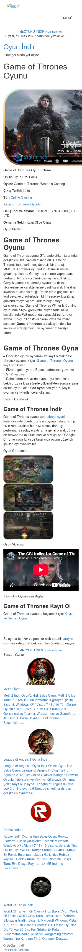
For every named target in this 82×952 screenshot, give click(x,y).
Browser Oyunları (30, 204)
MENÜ (69, 18)
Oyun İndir (19, 46)
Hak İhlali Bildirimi (16, 949)
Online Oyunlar (21, 197)
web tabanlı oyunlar (54, 416)
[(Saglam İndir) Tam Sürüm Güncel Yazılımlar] (37, 6)
